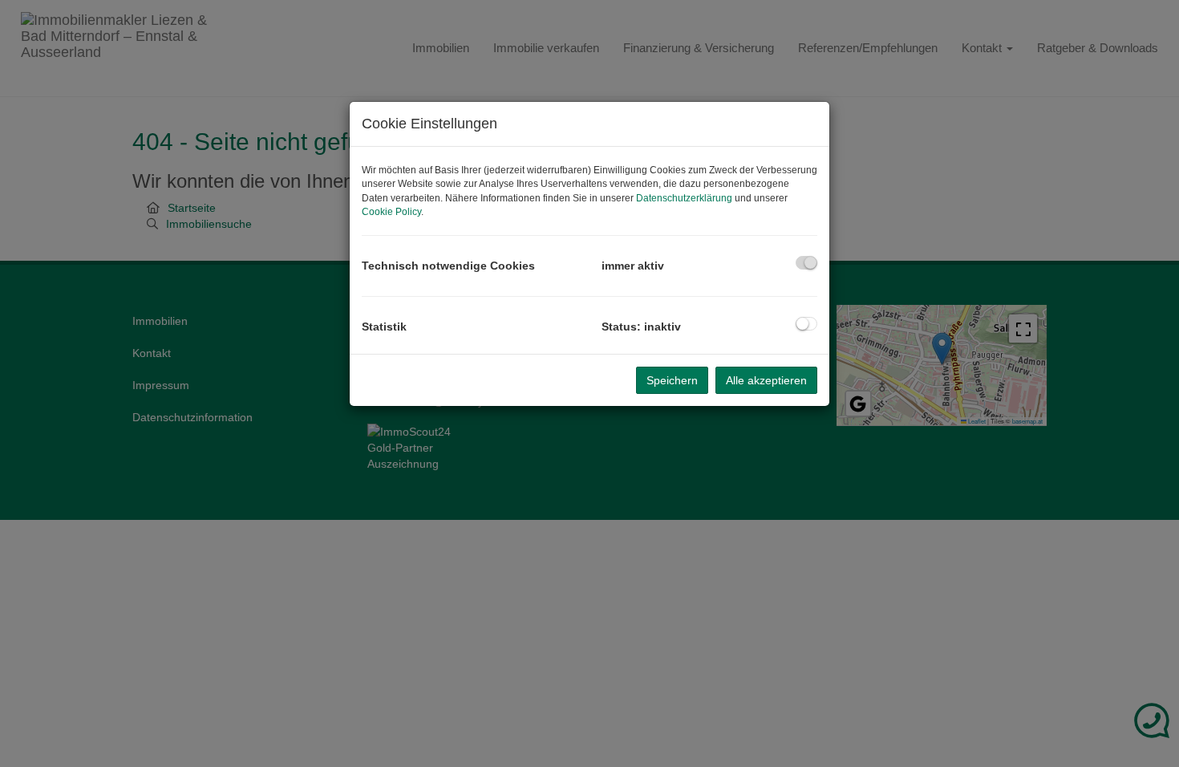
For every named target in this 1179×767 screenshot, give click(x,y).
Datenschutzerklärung (684, 198)
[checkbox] (806, 263)
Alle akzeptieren (766, 380)
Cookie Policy (391, 211)
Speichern (672, 380)
